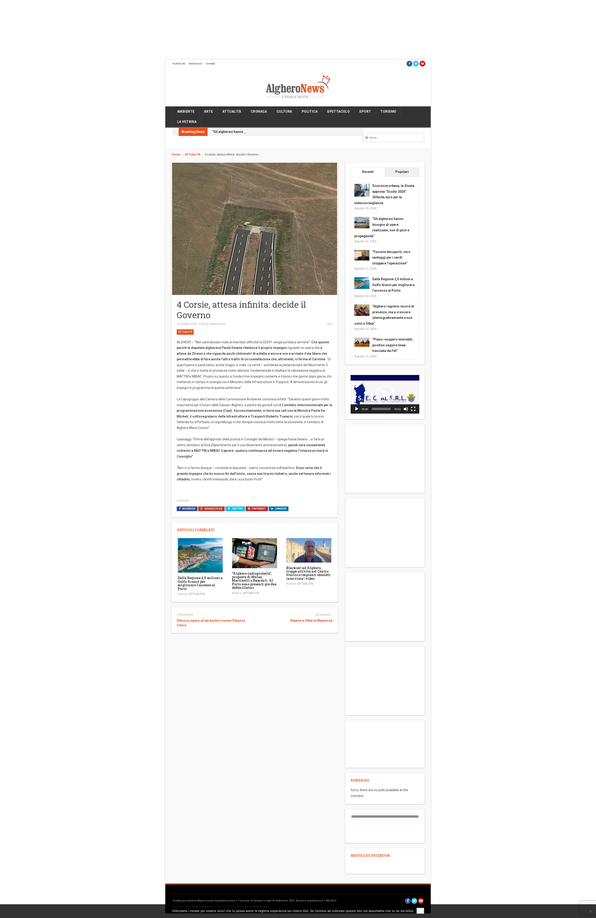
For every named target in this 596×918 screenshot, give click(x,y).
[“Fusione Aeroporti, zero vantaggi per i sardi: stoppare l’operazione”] (361, 255)
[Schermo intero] (413, 409)
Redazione (195, 63)
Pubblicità (179, 63)
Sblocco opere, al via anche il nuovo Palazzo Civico (211, 623)
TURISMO (388, 111)
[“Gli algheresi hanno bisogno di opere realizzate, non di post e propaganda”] (361, 222)
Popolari (402, 172)
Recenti (368, 172)
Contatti (210, 63)
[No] (590, 911)
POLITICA (310, 111)
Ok (420, 911)
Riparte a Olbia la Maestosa (311, 620)
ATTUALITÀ (231, 111)
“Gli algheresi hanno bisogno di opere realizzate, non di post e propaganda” (270, 132)
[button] (385, 394)
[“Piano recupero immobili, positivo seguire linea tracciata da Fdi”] (361, 342)
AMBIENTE (185, 111)
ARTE (208, 111)
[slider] (381, 409)
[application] (385, 394)
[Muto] (405, 409)
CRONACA (259, 111)
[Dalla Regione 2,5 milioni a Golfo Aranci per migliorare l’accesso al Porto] (200, 555)
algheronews (217, 324)
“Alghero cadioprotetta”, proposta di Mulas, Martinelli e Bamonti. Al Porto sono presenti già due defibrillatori (254, 580)
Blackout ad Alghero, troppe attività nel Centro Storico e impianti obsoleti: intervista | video (308, 573)
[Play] (356, 409)
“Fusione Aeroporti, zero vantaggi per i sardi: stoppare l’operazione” (391, 257)
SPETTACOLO (338, 111)
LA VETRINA (186, 122)
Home (176, 154)
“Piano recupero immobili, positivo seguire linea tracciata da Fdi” (392, 345)
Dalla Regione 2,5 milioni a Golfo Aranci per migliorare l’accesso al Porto (200, 583)
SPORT (365, 111)
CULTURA (284, 111)
